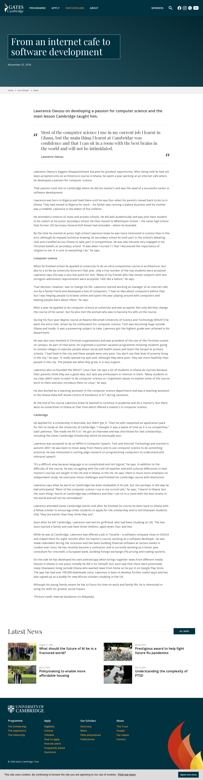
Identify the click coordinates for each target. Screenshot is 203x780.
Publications (87, 739)
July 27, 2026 (44, 667)
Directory (86, 726)
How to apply (52, 739)
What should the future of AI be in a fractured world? (67, 650)
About (94, 8)
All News (184, 631)
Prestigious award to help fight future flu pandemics (159, 650)
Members (157, 8)
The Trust (122, 726)
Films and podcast (90, 735)
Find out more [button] (127, 774)
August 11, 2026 (46, 645)
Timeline (49, 735)
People (121, 730)
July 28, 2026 (140, 645)
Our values (123, 735)
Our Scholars (74, 8)
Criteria (48, 730)
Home (10, 90)
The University (16, 735)
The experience (17, 730)
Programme (37, 8)
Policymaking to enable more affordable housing (62, 673)
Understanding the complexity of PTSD (161, 673)
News (35, 90)
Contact (121, 739)
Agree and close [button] (188, 774)
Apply (55, 8)
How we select (52, 743)
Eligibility (49, 726)
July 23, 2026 (140, 667)
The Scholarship (17, 726)
